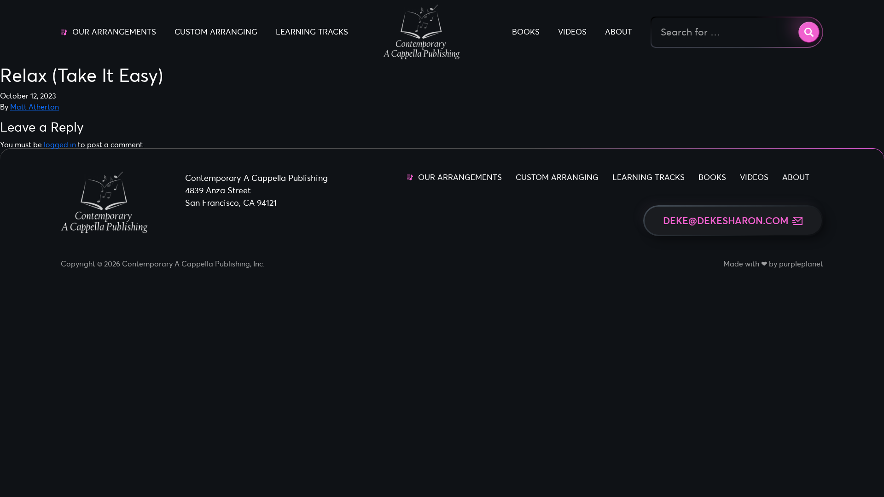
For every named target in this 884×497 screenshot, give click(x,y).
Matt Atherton (34, 106)
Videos (572, 32)
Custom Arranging (215, 32)
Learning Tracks (312, 32)
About (618, 32)
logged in (60, 144)
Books (526, 32)
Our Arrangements (114, 32)
